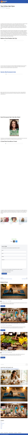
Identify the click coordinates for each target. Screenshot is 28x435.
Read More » (3, 306)
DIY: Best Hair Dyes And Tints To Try (5, 222)
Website (3, 256)
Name (3, 250)
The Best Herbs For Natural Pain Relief (8, 350)
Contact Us (15, 432)
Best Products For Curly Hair (13, 222)
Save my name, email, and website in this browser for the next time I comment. (12, 269)
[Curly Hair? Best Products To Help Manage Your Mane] (23, 219)
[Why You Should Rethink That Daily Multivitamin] (14, 384)
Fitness (1, 424)
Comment (3, 259)
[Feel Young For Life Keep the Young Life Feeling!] (4, 2)
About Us (2, 432)
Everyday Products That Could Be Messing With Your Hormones (13, 323)
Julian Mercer (3, 301)
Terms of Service (11, 432)
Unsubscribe (19, 432)
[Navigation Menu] (26, 1)
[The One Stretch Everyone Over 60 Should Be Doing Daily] (14, 401)
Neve (1, 434)
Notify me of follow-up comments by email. (7, 270)
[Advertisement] (14, 18)
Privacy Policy (6, 432)
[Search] (26, 364)
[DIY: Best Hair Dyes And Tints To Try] (5, 219)
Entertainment (2, 423)
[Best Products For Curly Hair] (14, 219)
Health (7, 325)
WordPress (7, 434)
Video (1, 428)
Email (3, 253)
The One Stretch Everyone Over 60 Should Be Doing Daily (11, 299)
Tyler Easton (3, 352)
